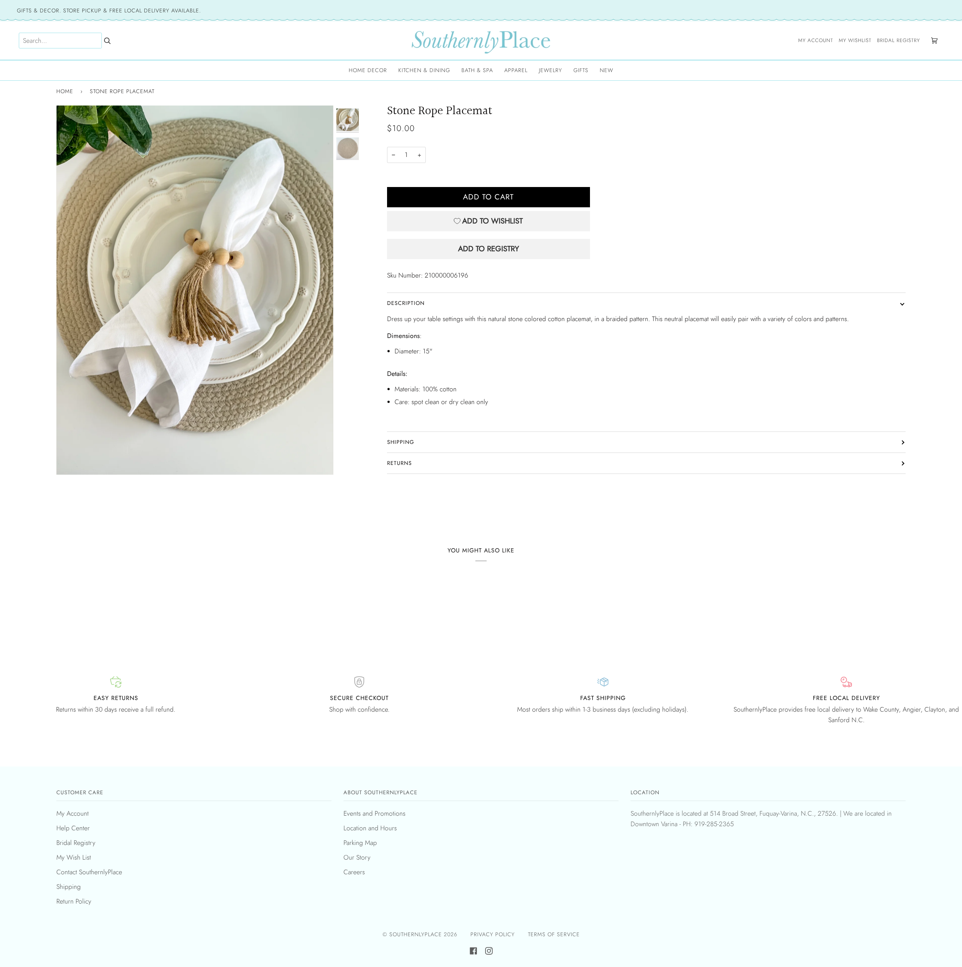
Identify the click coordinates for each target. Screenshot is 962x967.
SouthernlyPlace (416, 934)
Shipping (400, 442)
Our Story (357, 857)
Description (406, 303)
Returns (399, 463)
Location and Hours (370, 828)
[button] (368, 70)
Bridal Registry (75, 843)
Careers (354, 872)
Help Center (73, 828)
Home (64, 91)
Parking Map (360, 843)
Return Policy (73, 901)
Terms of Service (554, 934)
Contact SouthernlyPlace (89, 872)
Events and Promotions (374, 813)
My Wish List (73, 857)
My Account (72, 813)
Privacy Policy (492, 934)
